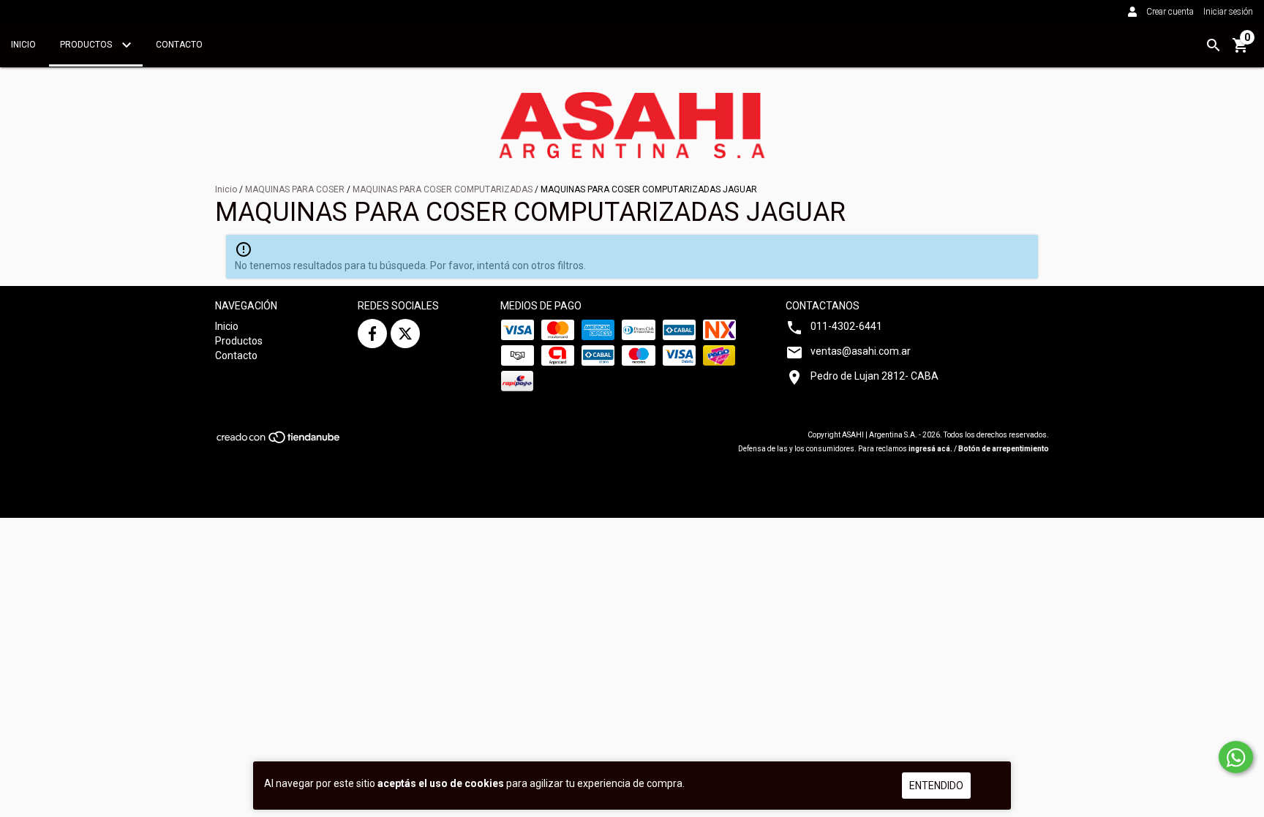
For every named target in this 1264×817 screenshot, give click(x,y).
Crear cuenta (1170, 12)
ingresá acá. (930, 449)
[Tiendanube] (279, 442)
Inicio (23, 44)
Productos (87, 44)
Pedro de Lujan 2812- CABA (874, 376)
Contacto (179, 44)
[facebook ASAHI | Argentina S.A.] (372, 333)
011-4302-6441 (846, 326)
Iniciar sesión (1228, 12)
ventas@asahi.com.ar (860, 351)
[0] (1240, 50)
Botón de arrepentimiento (1003, 449)
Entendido (936, 785)
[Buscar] (1213, 45)
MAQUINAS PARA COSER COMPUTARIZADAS (443, 189)
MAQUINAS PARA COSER (295, 189)
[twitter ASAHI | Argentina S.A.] (405, 333)
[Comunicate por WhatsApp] (1236, 757)
